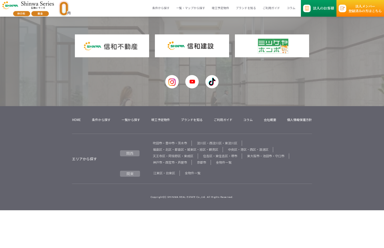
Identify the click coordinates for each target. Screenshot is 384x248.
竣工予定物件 (220, 8)
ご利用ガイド (271, 8)
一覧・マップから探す (190, 8)
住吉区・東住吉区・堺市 (220, 156)
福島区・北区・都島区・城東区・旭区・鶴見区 (185, 149)
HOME (76, 119)
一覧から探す (131, 119)
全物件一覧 (224, 162)
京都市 (201, 162)
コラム (291, 8)
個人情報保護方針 (299, 119)
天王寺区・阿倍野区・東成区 (173, 156)
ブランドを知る (246, 8)
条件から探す (161, 8)
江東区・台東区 (164, 173)
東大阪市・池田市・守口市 (265, 156)
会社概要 (270, 119)
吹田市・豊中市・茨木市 (170, 143)
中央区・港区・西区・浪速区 (248, 149)
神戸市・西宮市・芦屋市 (170, 162)
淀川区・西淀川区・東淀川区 (217, 143)
